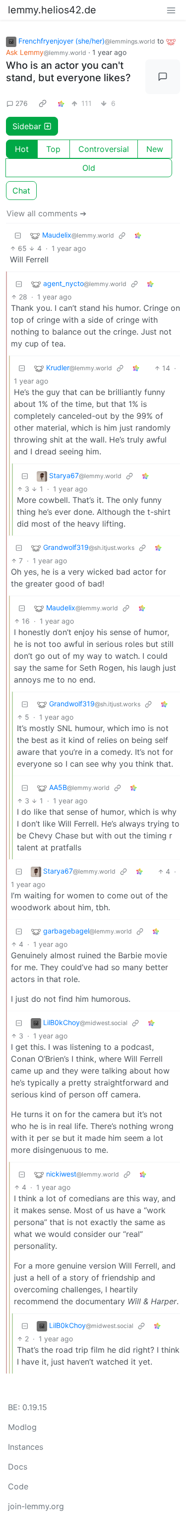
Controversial (103, 149)
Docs (17, 1467)
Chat (21, 191)
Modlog (22, 1427)
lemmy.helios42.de (52, 10)
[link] (42, 103)
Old (88, 168)
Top (53, 149)
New (154, 149)
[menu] (171, 9)
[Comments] (162, 76)
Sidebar (26, 126)
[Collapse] (18, 235)
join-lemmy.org (36, 1506)
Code (18, 1486)
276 (21, 103)
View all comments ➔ (46, 213)
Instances (25, 1447)
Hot (22, 149)
